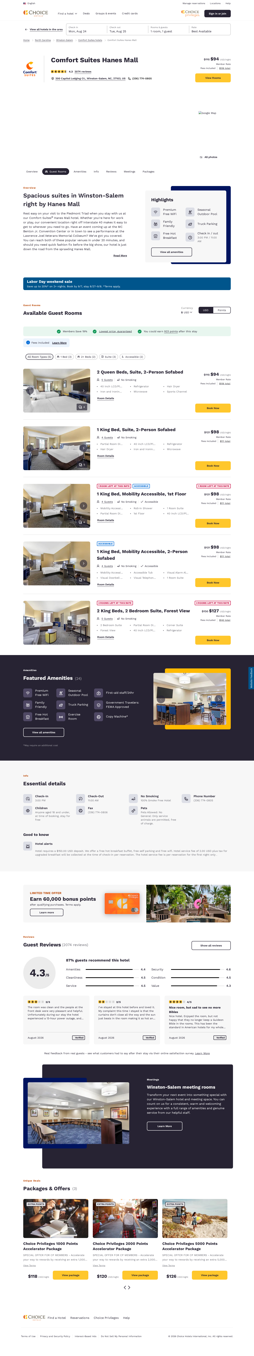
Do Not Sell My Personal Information (121, 1336)
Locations (215, 3)
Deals (86, 13)
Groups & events (106, 13)
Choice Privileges (106, 1318)
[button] (251, 678)
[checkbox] (39, 357)
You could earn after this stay (170, 331)
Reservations (79, 1318)
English (31, 3)
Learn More (59, 342)
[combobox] (67, 13)
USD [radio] (205, 310)
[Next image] (218, 699)
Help (228, 3)
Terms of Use (28, 1336)
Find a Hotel (57, 1318)
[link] (46, 912)
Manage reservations (194, 3)
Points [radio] (222, 310)
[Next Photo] (83, 390)
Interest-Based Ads (85, 1336)
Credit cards (130, 13)
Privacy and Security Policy (55, 1336)
